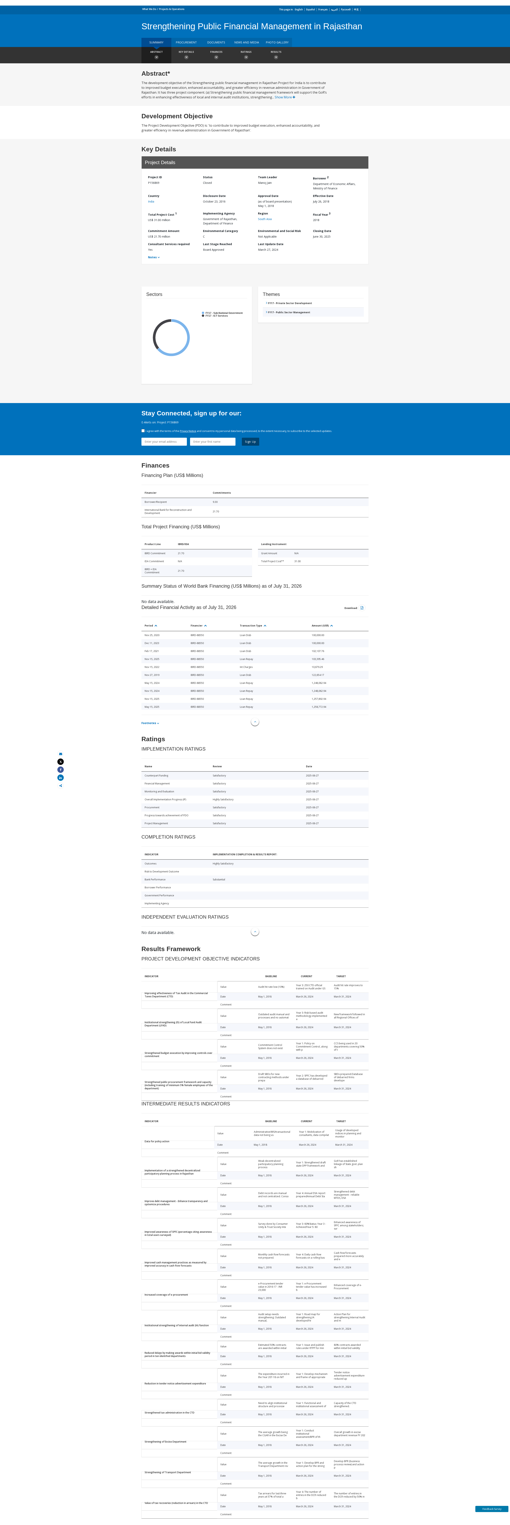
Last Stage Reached (217, 244)
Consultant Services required (169, 244)
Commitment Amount (163, 231)
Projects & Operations (171, 9)
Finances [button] (216, 52)
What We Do (149, 9)
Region (263, 213)
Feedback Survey (492, 1509)
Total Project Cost (162, 213)
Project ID (155, 177)
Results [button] (276, 52)
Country (153, 196)
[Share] (60, 769)
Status (208, 177)
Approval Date (268, 196)
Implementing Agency (219, 213)
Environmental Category (220, 231)
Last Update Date (270, 244)
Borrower (321, 177)
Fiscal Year (322, 213)
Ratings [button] (246, 52)
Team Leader (267, 177)
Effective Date (323, 196)
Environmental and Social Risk (279, 231)
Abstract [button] (156, 52)
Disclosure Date (214, 196)
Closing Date (322, 231)
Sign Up (250, 441)
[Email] (60, 753)
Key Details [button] (186, 52)
